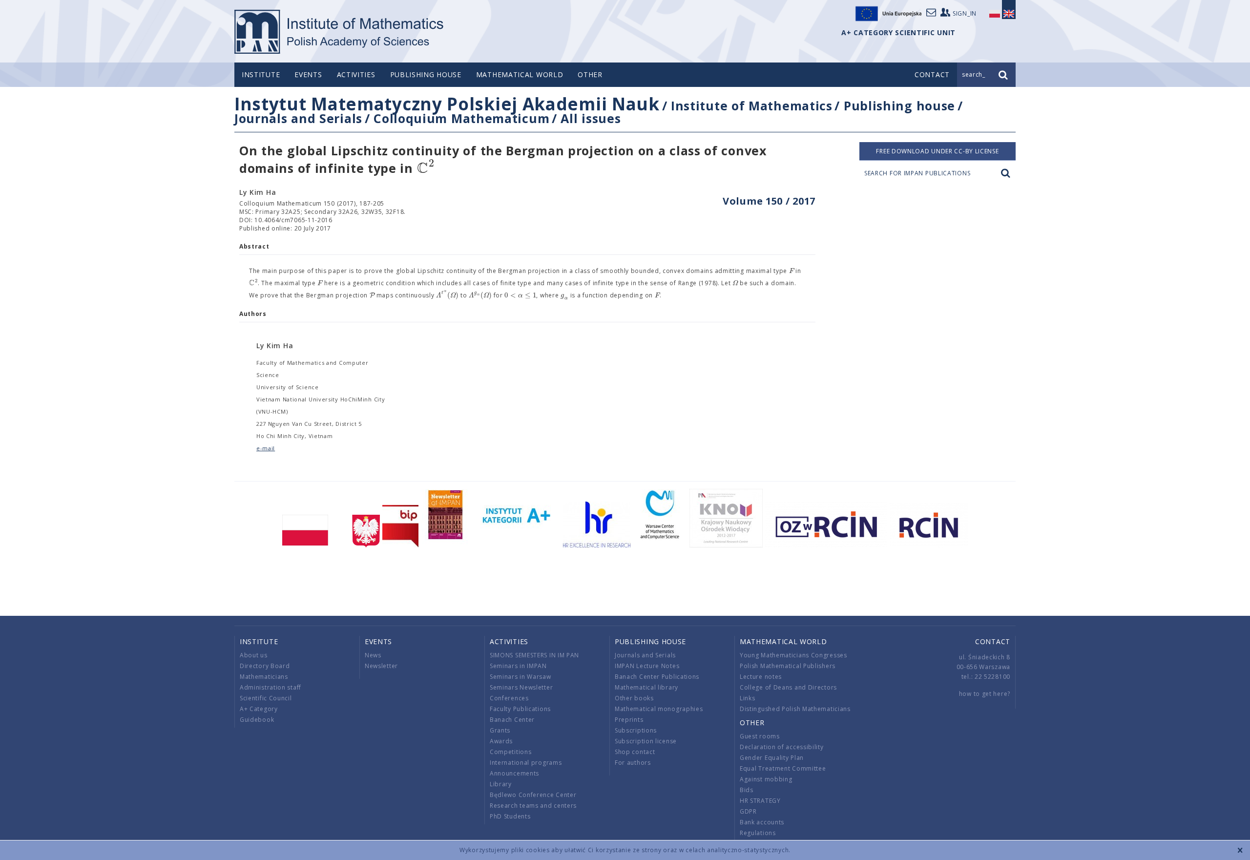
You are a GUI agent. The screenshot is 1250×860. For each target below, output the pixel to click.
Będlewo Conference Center (533, 795)
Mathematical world (519, 74)
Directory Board (265, 666)
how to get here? (984, 694)
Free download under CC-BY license (937, 151)
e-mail (265, 448)
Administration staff (270, 687)
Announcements (514, 773)
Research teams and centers (533, 805)
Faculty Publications (520, 709)
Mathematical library (646, 687)
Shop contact (635, 752)
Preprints (629, 719)
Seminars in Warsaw (520, 676)
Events (308, 74)
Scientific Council (266, 698)
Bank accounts (762, 822)
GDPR (748, 811)
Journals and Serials (298, 118)
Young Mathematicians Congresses (793, 655)
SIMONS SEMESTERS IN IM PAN (534, 655)
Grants (500, 730)
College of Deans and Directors (788, 687)
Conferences (509, 698)
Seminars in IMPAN (518, 666)
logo (339, 32)
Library (501, 784)
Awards (501, 741)
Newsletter (381, 666)
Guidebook (257, 719)
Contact (992, 641)
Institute (261, 74)
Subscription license (646, 741)
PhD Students (510, 816)
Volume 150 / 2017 (769, 201)
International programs (526, 762)
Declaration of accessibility (782, 747)
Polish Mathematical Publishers (787, 666)
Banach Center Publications (657, 676)
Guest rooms (760, 736)
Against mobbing (766, 779)
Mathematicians (264, 676)
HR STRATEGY (760, 801)
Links (747, 698)
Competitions (510, 752)
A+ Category (259, 709)
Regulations (758, 833)
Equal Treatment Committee (783, 768)
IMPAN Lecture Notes (647, 666)
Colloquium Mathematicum (461, 118)
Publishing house (425, 74)
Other (590, 74)
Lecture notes (761, 676)
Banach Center (512, 719)
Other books (634, 698)
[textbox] (426, 168)
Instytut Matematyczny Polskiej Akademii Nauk (447, 103)
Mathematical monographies (659, 709)
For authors (633, 762)
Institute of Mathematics (752, 105)
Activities (356, 74)
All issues (591, 118)
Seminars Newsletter (521, 687)
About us (254, 655)
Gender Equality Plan (772, 758)
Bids (746, 790)
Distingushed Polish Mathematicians (795, 709)
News (373, 655)
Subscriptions (636, 730)
